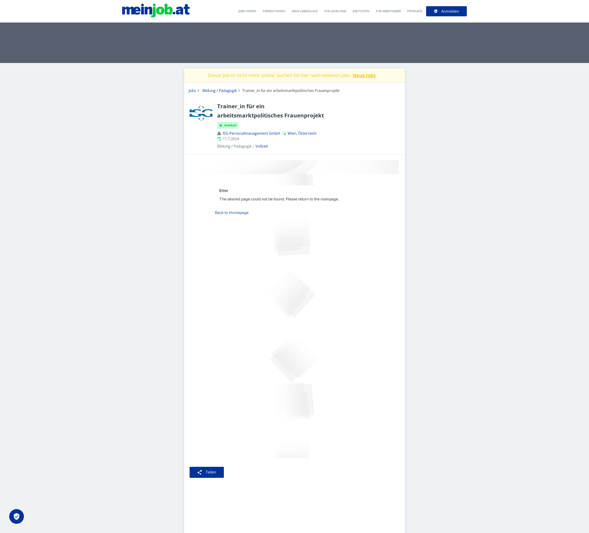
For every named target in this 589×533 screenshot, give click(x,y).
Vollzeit (261, 146)
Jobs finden (247, 11)
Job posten (361, 11)
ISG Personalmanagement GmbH (251, 133)
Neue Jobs (364, 75)
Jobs (192, 90)
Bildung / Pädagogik (219, 90)
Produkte (414, 11)
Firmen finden (274, 11)
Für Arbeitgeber (388, 11)
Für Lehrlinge (335, 11)
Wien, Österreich (302, 133)
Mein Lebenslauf (305, 11)
